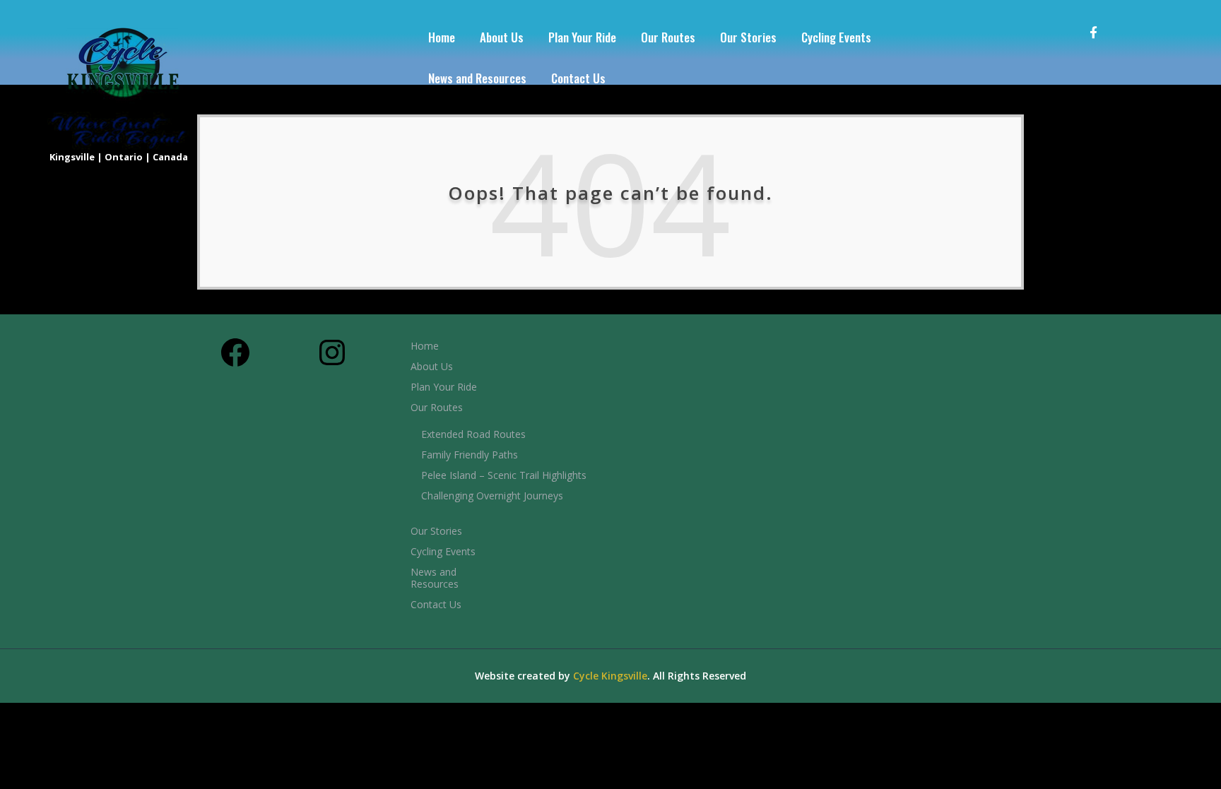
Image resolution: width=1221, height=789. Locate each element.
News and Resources (477, 78)
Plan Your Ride (582, 37)
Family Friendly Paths (469, 454)
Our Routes (668, 37)
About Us (502, 37)
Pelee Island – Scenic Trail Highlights (503, 475)
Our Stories (748, 37)
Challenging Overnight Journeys (492, 495)
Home (441, 37)
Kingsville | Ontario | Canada (118, 156)
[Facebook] (1101, 22)
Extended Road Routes (473, 434)
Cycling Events (836, 37)
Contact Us (578, 78)
